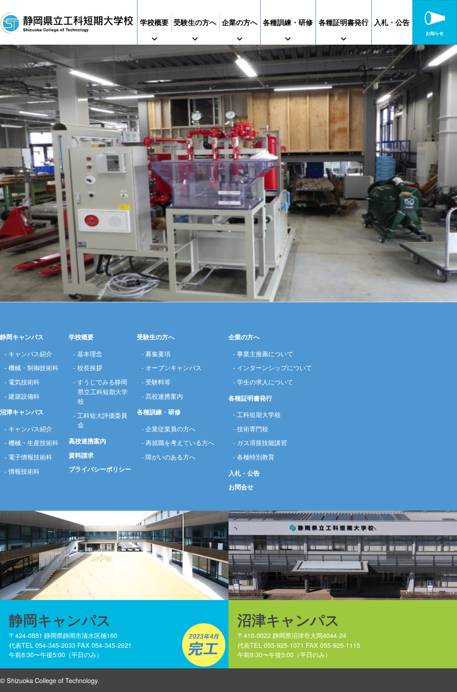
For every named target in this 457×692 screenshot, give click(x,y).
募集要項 (157, 353)
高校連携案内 (87, 440)
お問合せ (240, 486)
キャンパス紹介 (30, 353)
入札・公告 (392, 22)
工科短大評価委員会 (102, 419)
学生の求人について (265, 381)
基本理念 (89, 353)
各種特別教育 (255, 456)
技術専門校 (252, 428)
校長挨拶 (89, 367)
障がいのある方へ (170, 456)
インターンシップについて (274, 367)
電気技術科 (24, 381)
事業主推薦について (265, 353)
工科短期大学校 (259, 414)
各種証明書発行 (344, 22)
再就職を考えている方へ (179, 442)
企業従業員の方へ (170, 428)
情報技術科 (24, 470)
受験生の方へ (195, 22)
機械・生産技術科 (33, 442)
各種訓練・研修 (288, 22)
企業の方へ (240, 22)
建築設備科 (24, 395)
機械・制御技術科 (33, 367)
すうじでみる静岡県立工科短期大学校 (102, 391)
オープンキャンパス (173, 367)
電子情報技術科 (30, 456)
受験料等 (157, 381)
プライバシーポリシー (100, 468)
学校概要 (154, 22)
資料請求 (81, 454)
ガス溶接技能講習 (262, 442)
